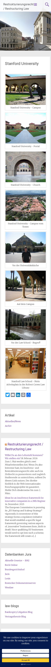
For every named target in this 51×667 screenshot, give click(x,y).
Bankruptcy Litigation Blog (19, 612)
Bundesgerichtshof (15, 569)
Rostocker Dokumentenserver (20, 583)
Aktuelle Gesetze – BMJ (17, 560)
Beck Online (11, 565)
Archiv (8, 426)
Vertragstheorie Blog (15, 616)
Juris (7, 574)
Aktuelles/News (13, 421)
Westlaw (9, 587)
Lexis (7, 578)
